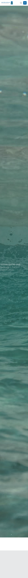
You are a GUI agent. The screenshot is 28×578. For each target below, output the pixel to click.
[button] (25, 3)
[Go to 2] (11, 534)
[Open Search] (21, 3)
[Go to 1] (9, 534)
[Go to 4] (15, 534)
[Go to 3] (13, 534)
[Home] (7, 2)
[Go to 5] (16, 534)
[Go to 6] (18, 534)
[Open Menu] (25, 3)
